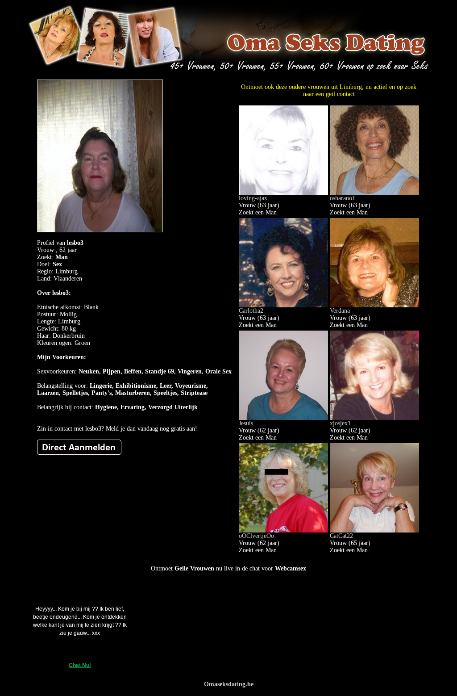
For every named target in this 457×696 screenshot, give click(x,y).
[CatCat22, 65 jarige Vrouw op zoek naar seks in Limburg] (374, 530)
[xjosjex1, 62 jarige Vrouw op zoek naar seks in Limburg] (374, 418)
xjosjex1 (340, 423)
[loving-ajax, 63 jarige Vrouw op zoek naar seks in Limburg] (283, 192)
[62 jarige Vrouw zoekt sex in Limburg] (79, 452)
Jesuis (246, 423)
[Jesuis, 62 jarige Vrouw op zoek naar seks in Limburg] (283, 418)
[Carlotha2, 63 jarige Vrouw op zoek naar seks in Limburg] (283, 305)
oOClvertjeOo (256, 535)
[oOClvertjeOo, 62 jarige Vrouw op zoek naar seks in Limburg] (283, 530)
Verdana (340, 310)
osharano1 (342, 198)
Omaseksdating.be (228, 684)
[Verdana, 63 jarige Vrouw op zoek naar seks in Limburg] (374, 305)
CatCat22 (341, 535)
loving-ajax (253, 198)
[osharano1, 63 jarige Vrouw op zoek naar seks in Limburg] (374, 192)
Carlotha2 (251, 310)
